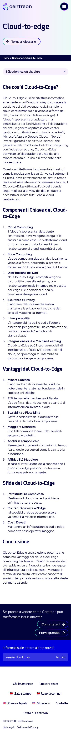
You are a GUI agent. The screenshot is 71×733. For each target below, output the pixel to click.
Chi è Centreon (23, 684)
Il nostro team (48, 684)
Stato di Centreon (35, 713)
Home (6, 57)
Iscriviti (60, 657)
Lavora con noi (51, 693)
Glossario (17, 57)
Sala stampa (22, 693)
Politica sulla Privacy (27, 727)
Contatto (62, 703)
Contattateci (51, 624)
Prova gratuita (49, 633)
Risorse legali (17, 703)
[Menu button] (64, 6)
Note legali (8, 727)
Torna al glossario (23, 42)
